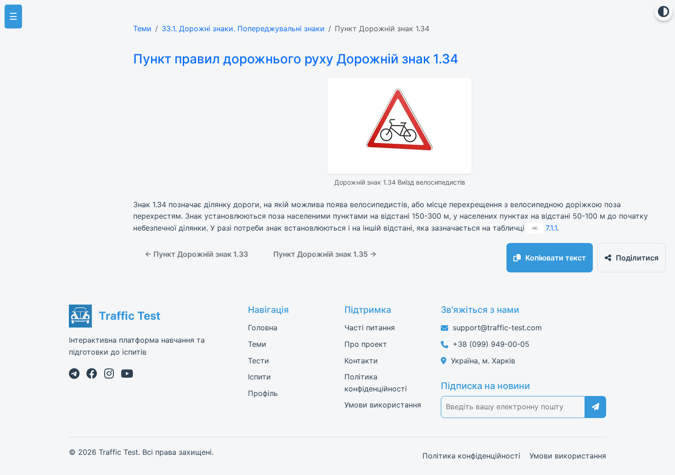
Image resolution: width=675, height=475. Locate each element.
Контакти (361, 360)
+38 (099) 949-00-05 (491, 344)
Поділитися (637, 257)
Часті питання (369, 327)
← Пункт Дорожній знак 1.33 (196, 254)
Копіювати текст (555, 257)
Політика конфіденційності (471, 455)
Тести (258, 360)
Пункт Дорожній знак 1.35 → (325, 254)
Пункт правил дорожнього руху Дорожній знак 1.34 (295, 59)
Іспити (259, 376)
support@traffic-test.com (497, 327)
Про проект (365, 344)
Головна (262, 327)
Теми (142, 28)
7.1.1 (551, 227)
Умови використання (382, 404)
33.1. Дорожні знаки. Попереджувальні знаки (243, 28)
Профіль (263, 393)
